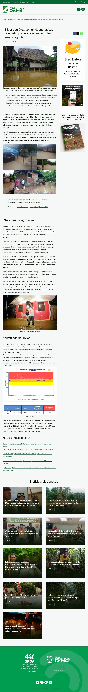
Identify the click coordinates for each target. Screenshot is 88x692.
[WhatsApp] (81, 33)
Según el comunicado (10, 281)
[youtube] (84, 2)
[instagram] (81, 2)
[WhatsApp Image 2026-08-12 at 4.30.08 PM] (72, 123)
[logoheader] (13, 7)
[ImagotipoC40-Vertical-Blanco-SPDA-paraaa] (29, 654)
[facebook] (75, 2)
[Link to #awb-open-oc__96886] (79, 9)
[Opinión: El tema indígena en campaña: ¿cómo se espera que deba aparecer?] (29, 449)
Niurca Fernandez (22, 207)
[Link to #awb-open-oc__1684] (83, 9)
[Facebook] (74, 33)
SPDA (38, 688)
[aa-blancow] (58, 656)
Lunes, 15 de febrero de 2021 (39, 207)
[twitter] (78, 2)
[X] (78, 33)
